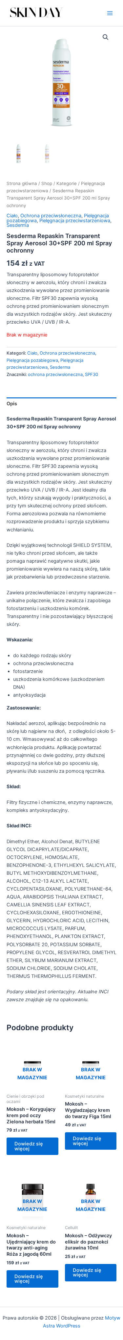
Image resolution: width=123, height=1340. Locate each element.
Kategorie (66, 183)
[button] (106, 37)
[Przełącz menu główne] (109, 12)
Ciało (12, 216)
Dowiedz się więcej (28, 1146)
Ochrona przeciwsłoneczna (50, 216)
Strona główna (22, 183)
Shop (46, 183)
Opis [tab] (12, 404)
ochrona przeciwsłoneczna (55, 374)
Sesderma (18, 225)
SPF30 (91, 374)
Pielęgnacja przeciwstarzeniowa (74, 221)
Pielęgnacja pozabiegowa (32, 360)
